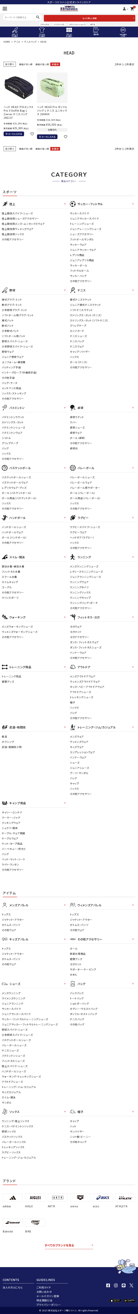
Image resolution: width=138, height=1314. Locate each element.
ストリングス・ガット (13, 422)
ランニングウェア (79, 582)
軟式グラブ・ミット (12, 305)
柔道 (4, 736)
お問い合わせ (44, 1292)
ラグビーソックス (11, 1152)
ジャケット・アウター (13, 919)
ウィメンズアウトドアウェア (85, 681)
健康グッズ (8, 681)
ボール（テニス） (79, 362)
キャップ (74, 783)
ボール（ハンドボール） (14, 537)
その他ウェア (9, 930)
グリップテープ (78, 325)
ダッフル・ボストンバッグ (83, 1014)
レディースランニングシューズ (86, 571)
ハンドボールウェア (12, 532)
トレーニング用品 (11, 676)
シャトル (6, 438)
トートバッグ (77, 998)
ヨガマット (76, 632)
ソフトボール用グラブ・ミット (18, 315)
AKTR (92, 24)
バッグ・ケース (10, 383)
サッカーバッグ (78, 276)
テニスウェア (77, 346)
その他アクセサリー (13, 239)
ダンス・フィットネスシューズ (86, 647)
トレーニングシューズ (82, 223)
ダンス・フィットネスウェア (84, 642)
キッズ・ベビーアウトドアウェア (87, 687)
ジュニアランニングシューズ (85, 577)
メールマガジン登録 (47, 1296)
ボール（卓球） (78, 438)
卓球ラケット (77, 417)
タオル (73, 974)
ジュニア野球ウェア (13, 357)
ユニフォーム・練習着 (14, 362)
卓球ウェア (76, 432)
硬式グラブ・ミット (12, 299)
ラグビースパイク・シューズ (85, 527)
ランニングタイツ (79, 587)
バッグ (5, 448)
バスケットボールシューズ (16, 477)
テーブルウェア (10, 838)
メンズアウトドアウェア (83, 676)
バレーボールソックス (14, 1142)
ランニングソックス (80, 592)
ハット (73, 1126)
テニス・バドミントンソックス (17, 1126)
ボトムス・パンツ (11, 925)
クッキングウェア (11, 823)
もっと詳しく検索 (89, 18)
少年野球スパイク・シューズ (17, 346)
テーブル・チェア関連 (13, 833)
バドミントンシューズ (77, 24)
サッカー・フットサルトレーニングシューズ (25, 1019)
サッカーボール (78, 265)
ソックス (74, 357)
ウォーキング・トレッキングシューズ (21, 1076)
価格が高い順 (42, 64)
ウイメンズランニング (13, 998)
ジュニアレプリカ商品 (82, 260)
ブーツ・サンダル (79, 773)
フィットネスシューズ (13, 1061)
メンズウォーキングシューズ (17, 626)
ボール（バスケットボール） (17, 493)
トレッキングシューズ (81, 697)
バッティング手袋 (11, 367)
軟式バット (8, 325)
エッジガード (77, 331)
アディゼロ (44, 24)
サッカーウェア (78, 244)
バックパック (77, 993)
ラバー (73, 422)
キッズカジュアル (11, 1092)
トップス (6, 914)
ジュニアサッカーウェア (83, 250)
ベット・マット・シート (13, 859)
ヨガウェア (76, 626)
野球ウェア (8, 351)
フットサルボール (79, 270)
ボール (74, 948)
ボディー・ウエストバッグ (83, 1009)
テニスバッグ (30, 41)
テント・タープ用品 (12, 843)
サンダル (7, 1102)
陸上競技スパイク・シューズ (17, 213)
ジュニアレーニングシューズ (85, 229)
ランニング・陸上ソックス (15, 1121)
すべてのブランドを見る (59, 1245)
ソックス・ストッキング (14, 393)
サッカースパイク (79, 213)
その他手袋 (8, 377)
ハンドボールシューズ (14, 527)
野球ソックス (9, 1131)
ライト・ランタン (10, 864)
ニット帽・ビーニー (80, 1136)
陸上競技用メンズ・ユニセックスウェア (23, 223)
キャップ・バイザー (80, 351)
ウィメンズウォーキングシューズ (20, 632)
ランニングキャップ (80, 597)
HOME (7, 41)
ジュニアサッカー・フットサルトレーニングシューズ (30, 1024)
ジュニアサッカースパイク (84, 218)
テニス (17, 41)
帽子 (72, 702)
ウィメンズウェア (79, 742)
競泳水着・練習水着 (13, 566)
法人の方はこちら (13, 1287)
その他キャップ (78, 1142)
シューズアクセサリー (82, 234)
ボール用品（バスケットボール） (19, 498)
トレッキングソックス (13, 1147)
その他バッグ (77, 1024)
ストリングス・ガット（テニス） (86, 315)
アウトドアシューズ (80, 692)
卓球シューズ (77, 427)
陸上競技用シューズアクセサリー (20, 218)
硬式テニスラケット (80, 299)
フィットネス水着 (11, 571)
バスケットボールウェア (15, 482)
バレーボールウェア (81, 482)
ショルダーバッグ (79, 1003)
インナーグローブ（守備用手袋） (19, 372)
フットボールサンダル (82, 239)
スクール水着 (9, 577)
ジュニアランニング (12, 1003)
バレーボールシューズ (82, 477)
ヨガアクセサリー (79, 637)
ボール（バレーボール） (83, 493)
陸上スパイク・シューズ (15, 1066)
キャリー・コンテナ (12, 812)
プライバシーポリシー (48, 1304)
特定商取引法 (44, 1300)
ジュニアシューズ (79, 768)
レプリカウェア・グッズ (14, 487)
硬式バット (8, 320)
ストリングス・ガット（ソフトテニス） (89, 320)
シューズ (75, 762)
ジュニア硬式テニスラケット (85, 305)
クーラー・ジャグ (11, 817)
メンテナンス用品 (11, 388)
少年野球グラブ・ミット (14, 310)
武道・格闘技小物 (12, 747)
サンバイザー (77, 1131)
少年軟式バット (10, 331)
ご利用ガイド (43, 1287)
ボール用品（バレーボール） (85, 498)
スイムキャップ (10, 582)
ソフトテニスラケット (81, 310)
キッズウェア (77, 747)
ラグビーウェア (78, 532)
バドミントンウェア (12, 432)
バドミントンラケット (13, 417)
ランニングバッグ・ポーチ (84, 603)
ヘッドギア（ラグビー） (82, 537)
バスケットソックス (12, 1136)
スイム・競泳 (9, 1097)
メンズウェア (77, 736)
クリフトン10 (59, 24)
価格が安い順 (26, 64)
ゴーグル (7, 587)
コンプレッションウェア (82, 752)
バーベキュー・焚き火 (14, 849)
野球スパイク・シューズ (15, 341)
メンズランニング (11, 993)
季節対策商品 (78, 954)
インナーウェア (78, 652)
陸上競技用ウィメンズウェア (18, 229)
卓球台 (74, 448)
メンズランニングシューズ (84, 566)
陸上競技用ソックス (13, 234)
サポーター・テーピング (83, 969)
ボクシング (8, 742)
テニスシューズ (78, 336)
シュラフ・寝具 (10, 828)
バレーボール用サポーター (85, 487)
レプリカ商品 (77, 255)
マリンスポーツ (10, 597)
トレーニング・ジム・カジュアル (19, 1087)
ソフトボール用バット (14, 336)
